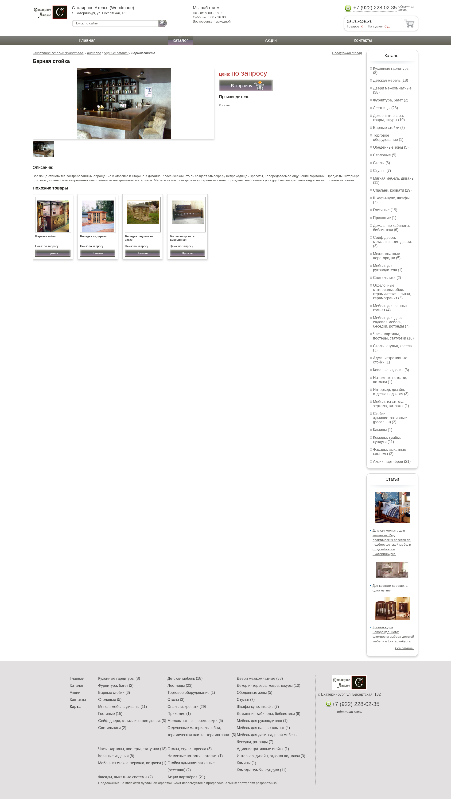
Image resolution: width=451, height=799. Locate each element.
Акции (271, 40)
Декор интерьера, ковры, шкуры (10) (389, 118)
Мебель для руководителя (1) (387, 268)
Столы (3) (381, 163)
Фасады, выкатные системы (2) (389, 452)
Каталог (180, 40)
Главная (87, 40)
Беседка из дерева (93, 236)
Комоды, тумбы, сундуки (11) (387, 440)
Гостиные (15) (385, 210)
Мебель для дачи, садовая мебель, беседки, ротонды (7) (391, 322)
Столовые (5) (384, 155)
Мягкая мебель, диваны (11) (122, 707)
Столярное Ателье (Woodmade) (58, 53)
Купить (53, 253)
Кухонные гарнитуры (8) (119, 678)
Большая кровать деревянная (182, 238)
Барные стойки (116, 53)
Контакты (363, 40)
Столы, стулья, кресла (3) (189, 749)
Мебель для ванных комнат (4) (390, 308)
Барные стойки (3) (389, 128)
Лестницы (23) (385, 108)
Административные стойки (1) (263, 749)
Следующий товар (347, 53)
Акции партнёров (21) (392, 461)
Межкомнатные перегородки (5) (386, 256)
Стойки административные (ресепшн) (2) (390, 418)
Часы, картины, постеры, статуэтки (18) (393, 336)
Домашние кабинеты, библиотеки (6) (391, 228)
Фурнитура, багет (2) (390, 100)
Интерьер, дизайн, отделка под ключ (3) (390, 392)
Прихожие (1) (384, 218)
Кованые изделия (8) (391, 370)
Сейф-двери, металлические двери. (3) (392, 241)
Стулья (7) (382, 171)
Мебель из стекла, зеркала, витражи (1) (391, 404)
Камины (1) (382, 430)
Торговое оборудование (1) (388, 137)
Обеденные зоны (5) (390, 147)
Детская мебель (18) (390, 80)
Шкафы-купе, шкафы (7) (258, 707)
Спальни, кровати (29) (392, 190)
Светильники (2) (387, 278)
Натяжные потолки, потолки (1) (390, 380)
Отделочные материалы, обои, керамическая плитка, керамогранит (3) (392, 291)
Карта (75, 707)
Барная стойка (45, 236)
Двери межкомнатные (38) (260, 678)
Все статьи (404, 648)
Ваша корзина (359, 21)
